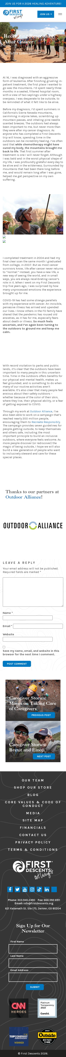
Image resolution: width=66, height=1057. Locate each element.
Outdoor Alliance (23, 497)
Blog (33, 795)
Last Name (16, 956)
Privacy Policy (33, 842)
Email (7, 626)
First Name (17, 941)
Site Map (33, 820)
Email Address (19, 970)
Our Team (33, 780)
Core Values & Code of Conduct (33, 804)
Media (33, 813)
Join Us (45, 14)
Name (8, 613)
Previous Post (41, 715)
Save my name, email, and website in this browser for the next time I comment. (31, 652)
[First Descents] (13, 14)
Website (8, 634)
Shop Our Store (33, 787)
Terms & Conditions (33, 850)
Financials (33, 828)
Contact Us (33, 835)
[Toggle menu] (60, 14)
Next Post (44, 756)
